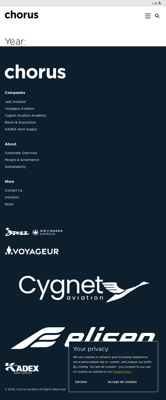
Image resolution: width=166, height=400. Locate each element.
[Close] (7, 17)
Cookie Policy (122, 371)
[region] (113, 366)
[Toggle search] (157, 15)
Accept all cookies (122, 382)
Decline (81, 382)
